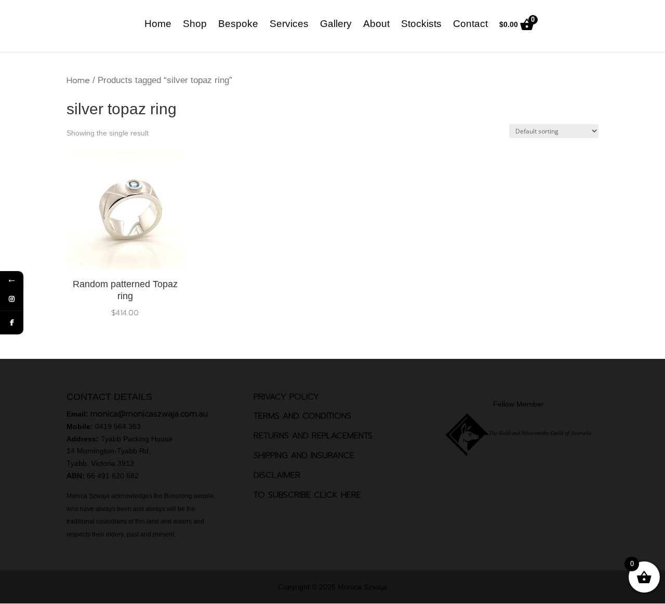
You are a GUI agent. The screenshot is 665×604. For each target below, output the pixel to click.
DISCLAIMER (277, 475)
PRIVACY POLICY (286, 397)
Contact (470, 24)
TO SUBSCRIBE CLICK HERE (307, 495)
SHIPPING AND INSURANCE (304, 455)
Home (157, 24)
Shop (195, 24)
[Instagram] (11, 299)
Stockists (421, 24)
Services (289, 24)
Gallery (336, 24)
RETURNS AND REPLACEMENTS (313, 435)
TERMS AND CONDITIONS (302, 416)
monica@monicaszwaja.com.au (149, 414)
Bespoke (238, 24)
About (376, 24)
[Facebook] (11, 322)
